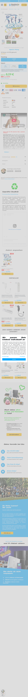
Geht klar (14, 359)
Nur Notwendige (5, 356)
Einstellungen (22, 356)
